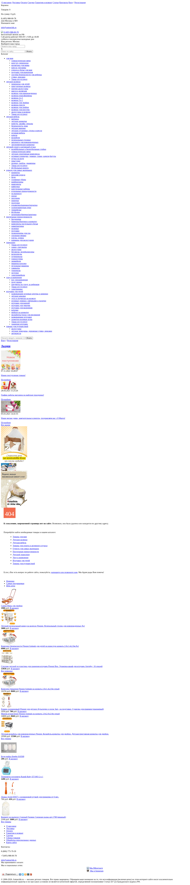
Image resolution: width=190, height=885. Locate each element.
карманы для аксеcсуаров (22, 240)
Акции (5, 346)
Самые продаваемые (15, 583)
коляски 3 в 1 (17, 100)
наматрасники (17, 226)
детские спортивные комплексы (25, 154)
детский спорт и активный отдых (21, 147)
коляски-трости (18, 105)
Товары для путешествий (24, 563)
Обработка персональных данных (21, 840)
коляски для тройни (20, 107)
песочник (15, 198)
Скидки (31, 2)
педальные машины (20, 266)
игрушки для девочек (20, 305)
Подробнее (6, 380)
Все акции (5, 425)
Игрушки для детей (21, 560)
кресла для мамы (18, 68)
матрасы (15, 119)
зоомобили (16, 261)
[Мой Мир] (28, 874)
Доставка (16, 2)
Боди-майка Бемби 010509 (12, 756)
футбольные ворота (20, 168)
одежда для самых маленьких (19, 170)
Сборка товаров (13, 838)
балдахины (16, 219)
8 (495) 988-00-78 (11, 32)
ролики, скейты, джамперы (23, 163)
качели (14, 135)
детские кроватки (19, 121)
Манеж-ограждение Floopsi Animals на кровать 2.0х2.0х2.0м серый (30, 714)
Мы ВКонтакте (96, 868)
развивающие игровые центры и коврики (29, 294)
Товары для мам (20, 537)
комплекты (16, 184)
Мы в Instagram (96, 871)
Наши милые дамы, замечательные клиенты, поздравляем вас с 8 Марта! (33, 418)
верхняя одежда (18, 175)
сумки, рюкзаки (18, 77)
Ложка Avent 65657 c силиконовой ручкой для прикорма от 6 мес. (30, 797)
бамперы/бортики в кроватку (24, 221)
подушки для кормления (22, 72)
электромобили (18, 275)
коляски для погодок (20, 110)
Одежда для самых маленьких (26, 549)
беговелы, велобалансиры (22, 252)
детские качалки (18, 296)
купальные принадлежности (23, 191)
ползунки (15, 203)
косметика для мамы (20, 65)
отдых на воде (17, 158)
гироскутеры (17, 259)
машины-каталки (18, 263)
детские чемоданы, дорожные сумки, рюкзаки (31, 331)
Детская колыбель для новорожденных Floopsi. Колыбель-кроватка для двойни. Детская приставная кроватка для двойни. (55, 734)
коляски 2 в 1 (17, 98)
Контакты (63, 2)
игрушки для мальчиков (21, 308)
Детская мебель (19, 543)
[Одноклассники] (25, 874)
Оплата (24, 2)
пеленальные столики (21, 140)
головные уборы (18, 179)
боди (13, 177)
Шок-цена (10, 586)
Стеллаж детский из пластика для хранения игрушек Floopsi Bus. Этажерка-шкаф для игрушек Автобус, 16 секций (51, 666)
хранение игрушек (19, 324)
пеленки (15, 228)
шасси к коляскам (19, 91)
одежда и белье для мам (21, 70)
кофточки (15, 186)
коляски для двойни (20, 103)
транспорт (10, 242)
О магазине (6, 2)
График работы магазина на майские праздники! (22, 395)
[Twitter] (22, 874)
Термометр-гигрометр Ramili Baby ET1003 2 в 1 (22, 777)
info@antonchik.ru (8, 27)
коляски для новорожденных (24, 93)
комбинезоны (17, 182)
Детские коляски (20, 540)
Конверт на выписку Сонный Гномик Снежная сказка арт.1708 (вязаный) (33, 817)
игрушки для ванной (20, 303)
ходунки (15, 273)
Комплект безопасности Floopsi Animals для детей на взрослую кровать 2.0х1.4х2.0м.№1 (40, 646)
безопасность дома (19, 126)
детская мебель (12, 117)
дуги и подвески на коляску (23, 298)
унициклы (16, 270)
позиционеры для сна (20, 233)
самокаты (15, 268)
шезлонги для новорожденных (24, 142)
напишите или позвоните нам (64, 572)
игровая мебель (18, 133)
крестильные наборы (20, 189)
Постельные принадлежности (26, 552)
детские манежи (18, 128)
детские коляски (13, 82)
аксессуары (16, 249)
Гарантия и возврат (43, 2)
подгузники (16, 282)
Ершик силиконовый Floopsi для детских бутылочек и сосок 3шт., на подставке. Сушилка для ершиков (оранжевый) (52, 709)
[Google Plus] (31, 874)
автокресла (16, 333)
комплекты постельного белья (24, 224)
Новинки (10, 581)
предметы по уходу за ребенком (25, 284)
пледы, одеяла (17, 238)
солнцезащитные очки (21, 207)
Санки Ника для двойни (11, 606)
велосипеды (16, 254)
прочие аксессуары (19, 89)
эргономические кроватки (23, 144)
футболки (15, 212)
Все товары (6, 739)
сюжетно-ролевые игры (21, 319)
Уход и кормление (20, 557)
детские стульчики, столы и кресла (26, 130)
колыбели (15, 137)
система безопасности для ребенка (26, 75)
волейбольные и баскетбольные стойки (28, 149)
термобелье (16, 210)
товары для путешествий (17, 326)
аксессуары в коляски (20, 112)
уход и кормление (14, 277)
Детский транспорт (21, 554)
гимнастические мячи (21, 61)
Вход (71, 2)
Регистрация (80, 2)
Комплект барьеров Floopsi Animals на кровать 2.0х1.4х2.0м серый (30, 689)
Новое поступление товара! (13, 375)
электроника (16, 289)
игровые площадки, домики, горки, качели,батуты (33, 156)
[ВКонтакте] (20, 874)
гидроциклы (16, 256)
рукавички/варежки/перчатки (24, 205)
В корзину (14, 608)
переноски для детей (20, 84)
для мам (9, 58)
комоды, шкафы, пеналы (22, 124)
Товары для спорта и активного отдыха (30, 546)
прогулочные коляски (21, 86)
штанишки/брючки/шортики (23, 214)
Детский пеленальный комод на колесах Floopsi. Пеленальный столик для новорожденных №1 (43, 626)
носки (14, 196)
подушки (15, 231)
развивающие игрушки (21, 317)
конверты (15, 172)
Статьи (56, 2)
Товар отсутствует (19, 79)
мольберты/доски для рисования (25, 315)
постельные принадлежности (19, 217)
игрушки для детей (14, 291)
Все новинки (7, 671)
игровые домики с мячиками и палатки (28, 301)
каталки (14, 310)
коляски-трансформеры (21, 96)
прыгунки (15, 161)
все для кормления (19, 280)
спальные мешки (18, 235)
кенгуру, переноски (20, 63)
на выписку (16, 193)
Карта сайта (11, 842)
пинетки (15, 200)
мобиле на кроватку (20, 312)
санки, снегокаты (19, 247)
